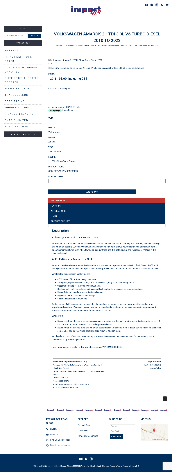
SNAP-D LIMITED (16, 120)
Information (58, 200)
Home (59, 46)
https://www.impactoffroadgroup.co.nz (73, 384)
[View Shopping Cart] (167, 5)
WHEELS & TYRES (17, 107)
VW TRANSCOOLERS (99, 46)
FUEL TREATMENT (17, 126)
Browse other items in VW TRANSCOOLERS (101, 347)
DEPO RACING (15, 101)
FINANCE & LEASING (19, 114)
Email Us (54, 434)
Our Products (69, 46)
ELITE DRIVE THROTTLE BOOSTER (22, 80)
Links (54, 216)
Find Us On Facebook (60, 440)
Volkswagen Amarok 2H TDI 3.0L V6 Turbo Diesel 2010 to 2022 (133, 46)
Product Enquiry (60, 221)
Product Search (85, 425)
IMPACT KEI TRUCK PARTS (18, 59)
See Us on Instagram (60, 445)
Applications (58, 211)
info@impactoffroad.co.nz (68, 387)
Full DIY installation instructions (72, 298)
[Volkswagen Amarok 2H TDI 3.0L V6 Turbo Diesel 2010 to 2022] (76, 63)
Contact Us (83, 430)
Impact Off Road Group (57, 466)
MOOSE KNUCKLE (17, 89)
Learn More (67, 110)
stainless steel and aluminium (90, 331)
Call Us (53, 429)
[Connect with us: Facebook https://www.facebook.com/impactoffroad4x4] (152, 5)
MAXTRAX (11, 50)
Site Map (105, 466)
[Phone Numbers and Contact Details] (162, 5)
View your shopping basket (65, 347)
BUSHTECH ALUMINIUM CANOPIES (21, 69)
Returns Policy (155, 368)
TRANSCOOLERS (16, 95)
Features (56, 206)
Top (165, 398)
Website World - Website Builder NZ (124, 466)
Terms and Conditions (88, 436)
